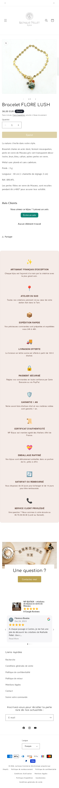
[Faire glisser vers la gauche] (23, 99)
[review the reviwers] (48, 620)
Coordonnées (41, 778)
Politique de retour (14, 678)
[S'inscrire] (50, 717)
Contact (9, 691)
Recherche (10, 659)
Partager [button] (8, 237)
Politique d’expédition (24, 778)
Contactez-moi (29, 579)
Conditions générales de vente (19, 666)
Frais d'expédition (19, 115)
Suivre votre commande (16, 697)
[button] (5, 20)
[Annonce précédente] (5, 3)
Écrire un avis (29, 215)
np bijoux (18, 766)
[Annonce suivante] (54, 3)
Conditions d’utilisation (23, 773)
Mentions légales (13, 685)
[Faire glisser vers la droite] (36, 99)
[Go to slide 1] (27, 644)
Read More (14, 639)
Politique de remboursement (22, 769)
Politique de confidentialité (17, 672)
